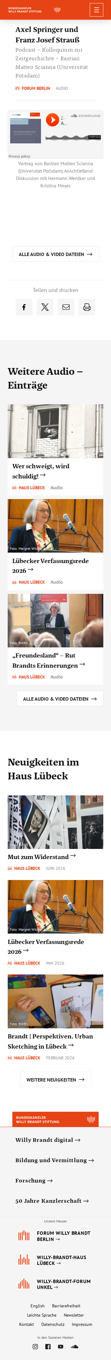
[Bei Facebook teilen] (24, 307)
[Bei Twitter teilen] (45, 307)
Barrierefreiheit (66, 1306)
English (38, 1306)
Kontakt (26, 1324)
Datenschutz (52, 1324)
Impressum (82, 1324)
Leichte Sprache (41, 1315)
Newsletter (74, 1315)
